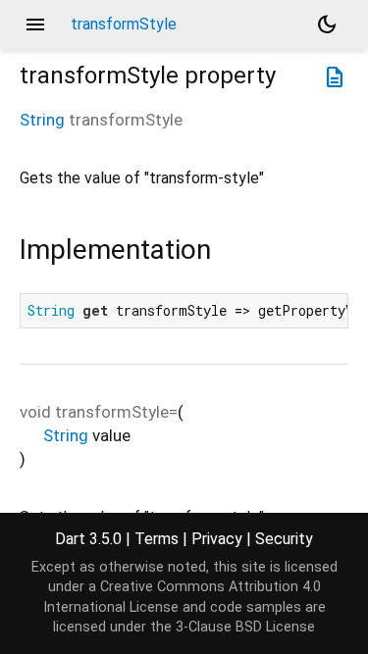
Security (284, 538)
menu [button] (35, 24)
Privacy (216, 538)
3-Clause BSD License (245, 627)
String (42, 119)
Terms (156, 538)
